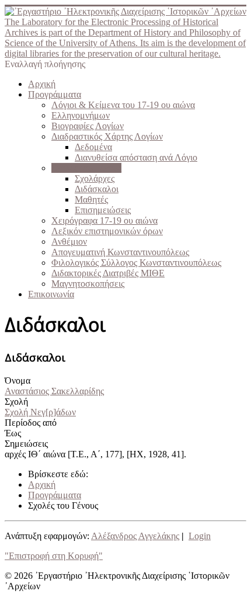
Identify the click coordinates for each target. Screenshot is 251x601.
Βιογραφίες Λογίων (87, 126)
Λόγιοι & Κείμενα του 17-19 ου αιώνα (123, 105)
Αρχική (41, 84)
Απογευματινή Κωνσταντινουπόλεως (120, 252)
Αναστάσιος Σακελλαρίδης (54, 391)
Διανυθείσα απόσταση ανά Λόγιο (136, 157)
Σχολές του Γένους (86, 168)
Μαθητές (91, 199)
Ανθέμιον (69, 241)
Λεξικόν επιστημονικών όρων (107, 231)
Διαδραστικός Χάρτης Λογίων (107, 136)
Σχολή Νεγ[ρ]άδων (40, 412)
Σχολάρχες (94, 178)
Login (200, 536)
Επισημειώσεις (103, 210)
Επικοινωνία (51, 294)
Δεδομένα (93, 147)
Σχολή (16, 402)
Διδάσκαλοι (96, 189)
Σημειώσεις (26, 444)
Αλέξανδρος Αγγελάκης (135, 536)
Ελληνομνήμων (80, 115)
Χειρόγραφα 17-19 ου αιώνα (104, 220)
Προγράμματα (54, 94)
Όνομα (17, 380)
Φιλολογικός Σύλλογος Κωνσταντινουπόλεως (136, 263)
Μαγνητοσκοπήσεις (87, 284)
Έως (13, 433)
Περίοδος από (31, 423)
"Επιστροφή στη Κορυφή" (54, 556)
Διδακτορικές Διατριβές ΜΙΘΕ (108, 273)
